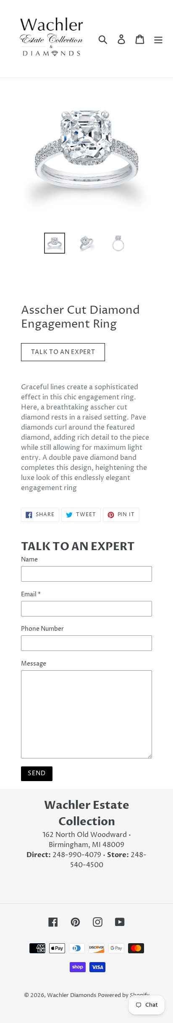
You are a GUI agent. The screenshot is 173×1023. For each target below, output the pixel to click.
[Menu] (158, 38)
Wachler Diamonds (71, 995)
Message (33, 664)
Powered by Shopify (123, 995)
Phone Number (42, 629)
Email (31, 594)
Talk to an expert (63, 352)
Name (29, 560)
